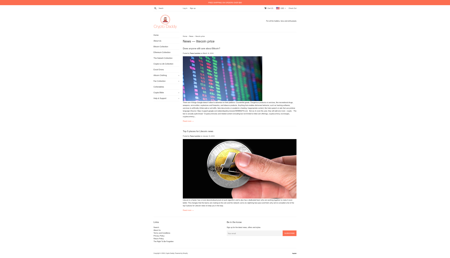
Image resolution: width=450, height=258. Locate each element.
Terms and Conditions (162, 233)
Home (156, 35)
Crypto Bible (166, 92)
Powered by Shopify (181, 253)
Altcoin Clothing (166, 75)
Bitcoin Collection (161, 46)
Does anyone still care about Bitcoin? (201, 48)
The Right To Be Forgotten (164, 241)
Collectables (159, 86)
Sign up (193, 8)
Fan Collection (166, 81)
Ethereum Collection (162, 52)
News (187, 41)
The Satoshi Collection (163, 58)
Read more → (188, 121)
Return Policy (159, 238)
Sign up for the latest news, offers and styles (244, 227)
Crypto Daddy (169, 253)
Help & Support (166, 98)
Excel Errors (159, 69)
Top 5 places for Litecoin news (198, 131)
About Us (157, 40)
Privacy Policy (159, 235)
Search (156, 227)
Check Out (292, 8)
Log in (185, 8)
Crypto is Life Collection (163, 63)
